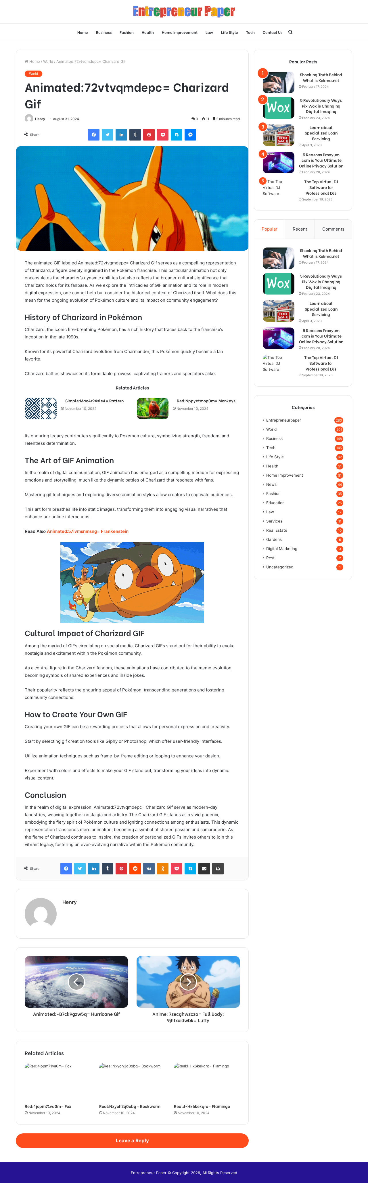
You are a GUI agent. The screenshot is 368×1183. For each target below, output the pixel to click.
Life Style (229, 32)
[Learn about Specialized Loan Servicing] (278, 135)
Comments (333, 229)
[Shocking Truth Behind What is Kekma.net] (278, 82)
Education (275, 502)
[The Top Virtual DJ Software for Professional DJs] (278, 189)
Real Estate (276, 530)
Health (148, 32)
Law (209, 32)
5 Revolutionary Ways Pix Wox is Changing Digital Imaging (321, 105)
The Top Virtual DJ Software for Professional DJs (321, 187)
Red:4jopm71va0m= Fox (48, 1106)
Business (104, 32)
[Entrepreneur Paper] (184, 11)
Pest (270, 558)
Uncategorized (279, 567)
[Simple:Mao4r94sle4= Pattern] (41, 408)
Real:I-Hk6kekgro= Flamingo (202, 1106)
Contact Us (272, 32)
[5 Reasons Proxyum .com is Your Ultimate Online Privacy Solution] (278, 162)
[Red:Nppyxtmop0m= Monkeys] (152, 408)
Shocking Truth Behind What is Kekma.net (321, 77)
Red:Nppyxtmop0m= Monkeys (206, 401)
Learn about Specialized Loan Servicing (321, 132)
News (271, 484)
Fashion (127, 32)
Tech (250, 32)
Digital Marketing (281, 548)
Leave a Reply (132, 1140)
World (48, 61)
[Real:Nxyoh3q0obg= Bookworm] (132, 1081)
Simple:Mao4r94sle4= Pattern (94, 401)
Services (274, 521)
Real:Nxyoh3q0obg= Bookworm (129, 1106)
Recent (300, 229)
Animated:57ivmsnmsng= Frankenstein (88, 531)
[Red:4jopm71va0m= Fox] (58, 1081)
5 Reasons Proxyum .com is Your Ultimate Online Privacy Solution (321, 160)
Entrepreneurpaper (283, 420)
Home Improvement (180, 32)
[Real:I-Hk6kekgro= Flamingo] (207, 1081)
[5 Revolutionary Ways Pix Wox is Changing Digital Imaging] (278, 108)
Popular (269, 229)
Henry (40, 119)
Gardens (274, 539)
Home (82, 32)
